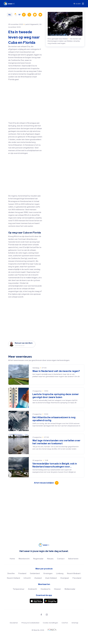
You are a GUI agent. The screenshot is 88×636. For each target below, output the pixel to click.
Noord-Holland (13, 578)
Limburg (59, 573)
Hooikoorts (45, 589)
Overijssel (64, 578)
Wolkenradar (70, 589)
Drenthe (11, 573)
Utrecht (27, 578)
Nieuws (50, 558)
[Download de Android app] (50, 601)
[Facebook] (41, 614)
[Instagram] (46, 614)
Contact (61, 558)
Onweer (57, 589)
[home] (10, 3)
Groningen (47, 573)
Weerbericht (24, 558)
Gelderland (35, 573)
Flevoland (77, 578)
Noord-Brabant (74, 573)
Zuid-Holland (51, 578)
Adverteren (73, 558)
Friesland (22, 573)
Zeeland (38, 578)
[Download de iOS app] (36, 601)
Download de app (44, 595)
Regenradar (38, 558)
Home (12, 558)
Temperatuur (18, 589)
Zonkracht (32, 589)
